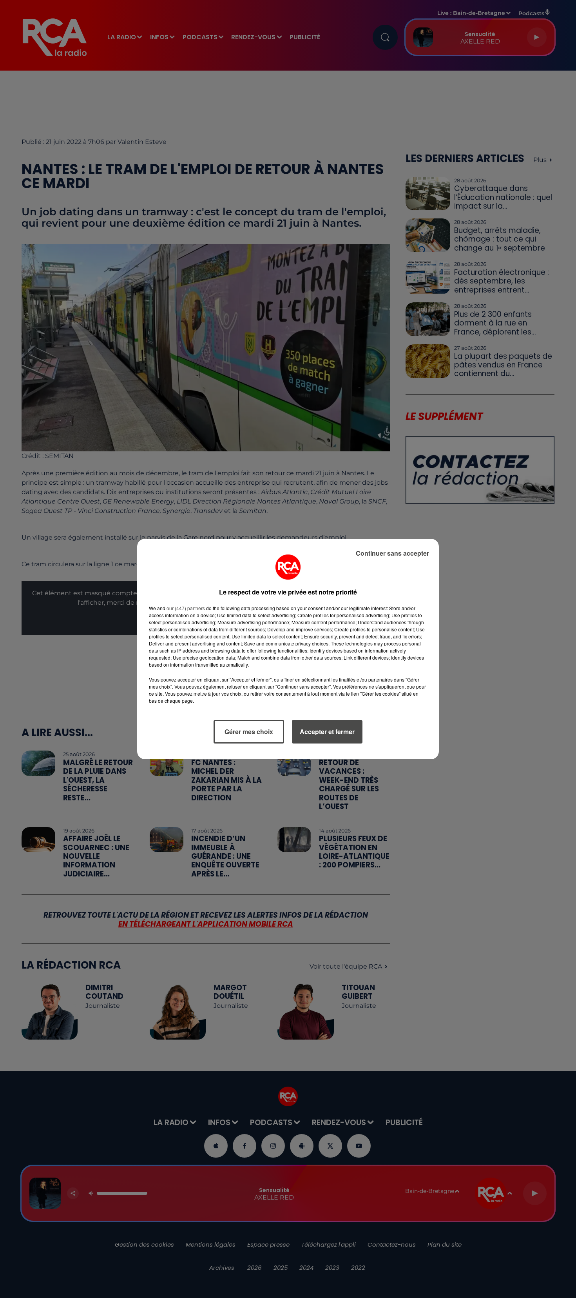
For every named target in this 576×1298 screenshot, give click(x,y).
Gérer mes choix (249, 731)
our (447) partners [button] (186, 608)
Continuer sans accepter (392, 553)
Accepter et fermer (327, 731)
